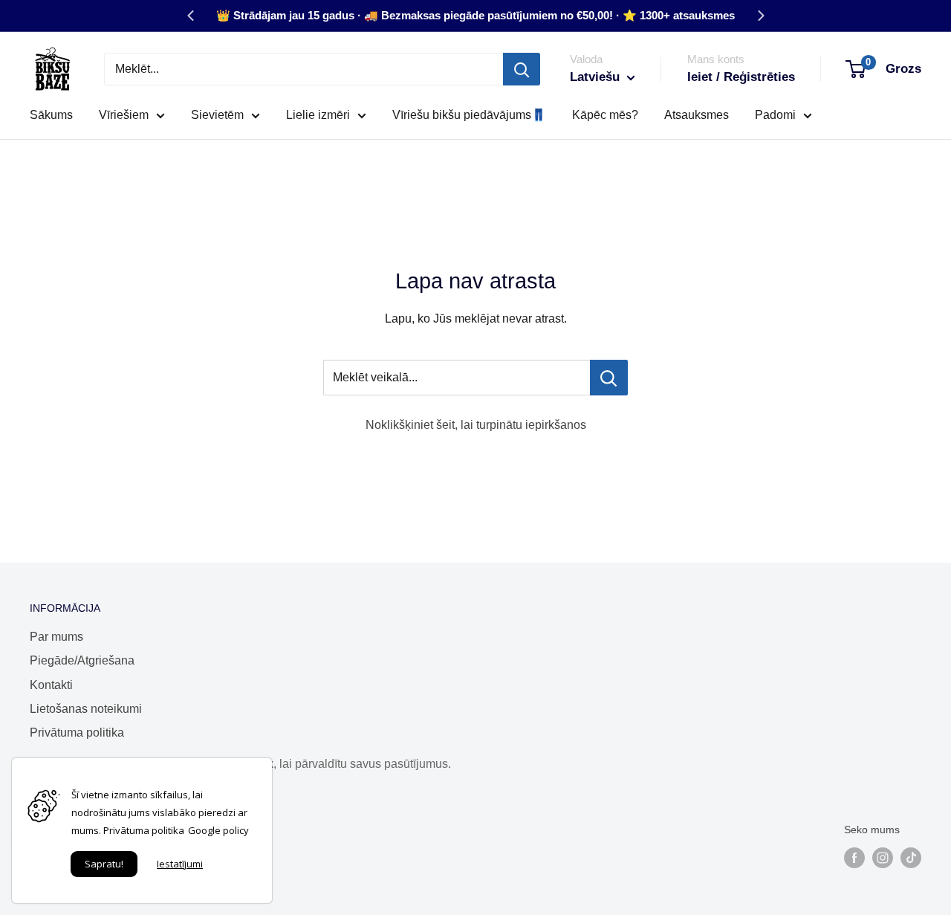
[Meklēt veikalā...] (609, 377)
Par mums (56, 636)
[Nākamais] (761, 15)
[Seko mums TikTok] (910, 857)
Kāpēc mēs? (605, 115)
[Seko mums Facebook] (854, 857)
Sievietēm (217, 115)
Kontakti (51, 685)
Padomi (775, 115)
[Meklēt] (521, 69)
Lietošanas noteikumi (86, 708)
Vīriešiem (124, 115)
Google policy (218, 830)
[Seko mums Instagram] (882, 857)
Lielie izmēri (318, 115)
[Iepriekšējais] (190, 15)
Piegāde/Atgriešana (82, 660)
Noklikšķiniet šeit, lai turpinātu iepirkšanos (476, 424)
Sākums (51, 115)
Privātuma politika (77, 732)
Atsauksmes (696, 115)
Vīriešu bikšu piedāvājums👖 (469, 115)
